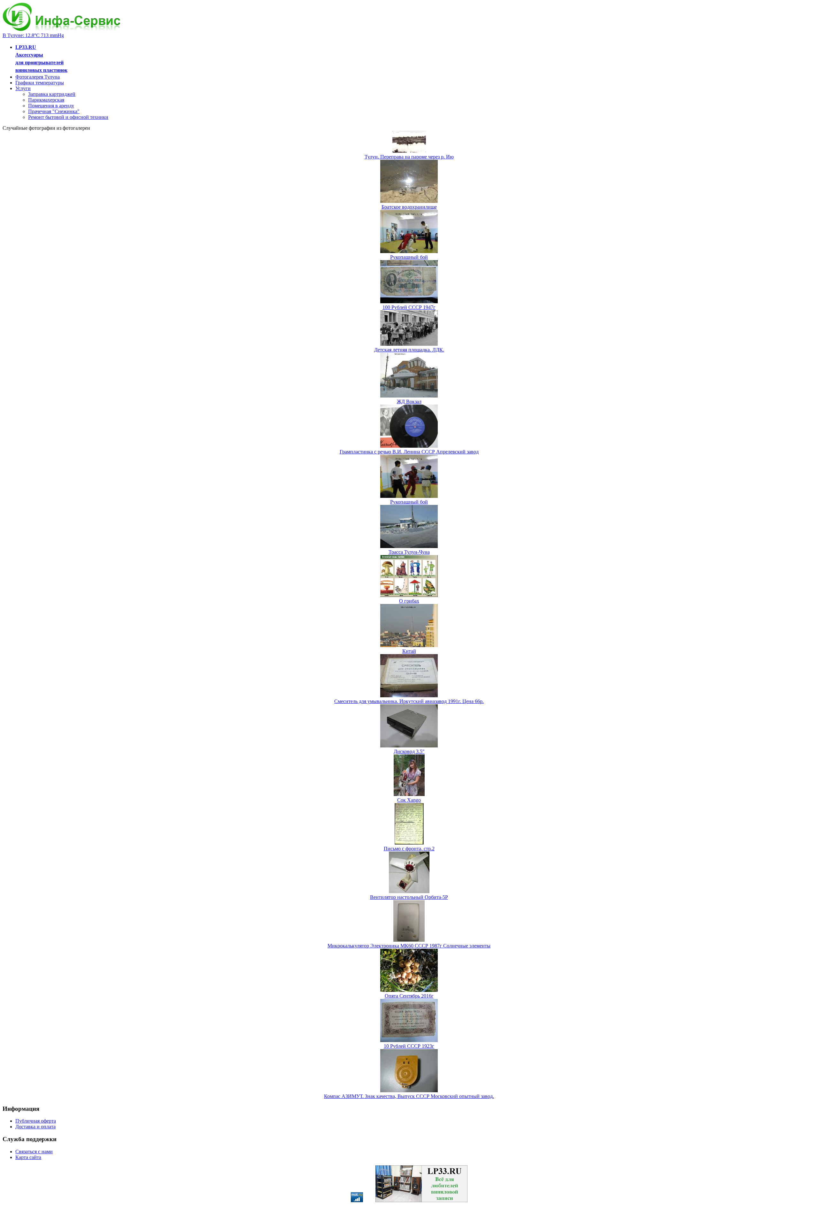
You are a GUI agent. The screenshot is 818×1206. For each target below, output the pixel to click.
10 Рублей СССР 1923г (409, 1046)
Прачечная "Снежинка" (54, 111)
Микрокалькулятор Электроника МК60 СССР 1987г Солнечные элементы (409, 945)
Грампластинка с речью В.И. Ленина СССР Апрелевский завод (409, 451)
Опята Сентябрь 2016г (409, 996)
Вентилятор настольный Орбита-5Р (409, 897)
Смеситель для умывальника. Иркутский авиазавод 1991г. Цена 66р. (409, 701)
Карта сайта (28, 1157)
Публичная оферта (35, 1121)
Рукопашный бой (409, 257)
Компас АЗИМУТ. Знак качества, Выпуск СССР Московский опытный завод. (409, 1096)
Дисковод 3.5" (409, 751)
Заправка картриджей (51, 94)
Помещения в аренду (51, 105)
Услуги (23, 88)
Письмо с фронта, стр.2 (409, 848)
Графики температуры (39, 82)
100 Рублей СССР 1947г (409, 307)
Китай (409, 651)
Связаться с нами (34, 1151)
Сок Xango (409, 800)
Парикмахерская (46, 100)
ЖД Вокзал (409, 401)
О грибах (409, 601)
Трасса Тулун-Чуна (409, 552)
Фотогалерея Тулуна (37, 77)
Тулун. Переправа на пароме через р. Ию (409, 156)
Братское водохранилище (409, 207)
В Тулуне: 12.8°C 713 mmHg (33, 35)
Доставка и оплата (35, 1126)
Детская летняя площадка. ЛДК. (409, 349)
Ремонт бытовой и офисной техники (68, 117)
